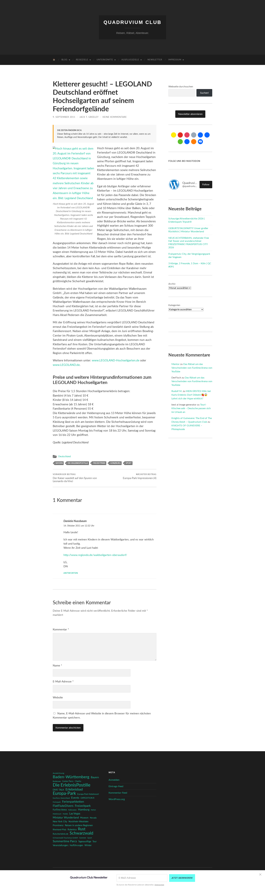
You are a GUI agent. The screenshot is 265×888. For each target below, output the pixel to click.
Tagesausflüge (84, 842)
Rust (81, 829)
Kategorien (174, 305)
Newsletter (155, 60)
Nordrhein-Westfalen (78, 822)
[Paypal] (187, 141)
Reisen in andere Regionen (79, 825)
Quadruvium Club (132, 22)
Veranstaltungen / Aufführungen (68, 845)
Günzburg (115, 463)
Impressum (174, 60)
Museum (84, 818)
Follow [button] (205, 184)
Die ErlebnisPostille (78, 463)
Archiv (171, 284)
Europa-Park (64, 793)
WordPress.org (117, 799)
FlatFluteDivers (63, 805)
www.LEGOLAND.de (66, 365)
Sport (129, 463)
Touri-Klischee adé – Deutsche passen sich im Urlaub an (191, 408)
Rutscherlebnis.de (60, 834)
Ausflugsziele (130, 60)
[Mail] (173, 135)
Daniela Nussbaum (75, 521)
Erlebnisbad (74, 789)
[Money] (200, 141)
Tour (94, 842)
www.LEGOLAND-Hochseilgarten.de (115, 360)
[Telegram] (207, 135)
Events (75, 797)
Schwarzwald (81, 833)
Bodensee (57, 781)
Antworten (70, 573)
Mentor (175, 364)
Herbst (93, 810)
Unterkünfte (105, 60)
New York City (60, 821)
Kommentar (61, 629)
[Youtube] (180, 135)
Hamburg (83, 809)
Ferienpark (57, 802)
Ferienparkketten (73, 801)
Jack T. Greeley (88, 117)
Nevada (93, 818)
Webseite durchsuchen (180, 86)
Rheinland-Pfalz (59, 830)
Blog (64, 60)
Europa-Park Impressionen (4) (139, 476)
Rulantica (72, 830)
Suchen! (204, 93)
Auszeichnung (58, 773)
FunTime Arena (60, 810)
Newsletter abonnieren (190, 114)
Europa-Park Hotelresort (88, 794)
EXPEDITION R (87, 798)
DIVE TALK (58, 790)
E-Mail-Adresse (63, 681)
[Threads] (193, 135)
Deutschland (64, 456)
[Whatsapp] (180, 141)
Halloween (72, 810)
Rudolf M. (176, 391)
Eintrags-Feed (116, 786)
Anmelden (114, 780)
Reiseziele (82, 60)
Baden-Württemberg (71, 777)
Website (58, 697)
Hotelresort (57, 814)
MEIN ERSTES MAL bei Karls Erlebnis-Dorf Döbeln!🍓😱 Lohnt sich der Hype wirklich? (191, 395)
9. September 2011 (64, 117)
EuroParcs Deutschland (61, 798)
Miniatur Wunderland (66, 817)
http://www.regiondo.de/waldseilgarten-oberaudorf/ (95, 555)
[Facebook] (200, 135)
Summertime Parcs (65, 841)
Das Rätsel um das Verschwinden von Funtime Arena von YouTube (191, 368)
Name (57, 665)
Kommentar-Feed (118, 793)
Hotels (65, 814)
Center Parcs (67, 781)
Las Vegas (74, 813)
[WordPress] (193, 141)
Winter (88, 845)
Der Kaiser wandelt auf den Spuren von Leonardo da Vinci (75, 477)
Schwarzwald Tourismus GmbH (65, 838)
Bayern (59, 463)
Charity (78, 781)
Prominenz (58, 825)
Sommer (82, 838)
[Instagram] (187, 135)
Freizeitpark (99, 463)
